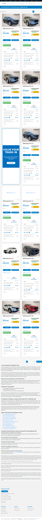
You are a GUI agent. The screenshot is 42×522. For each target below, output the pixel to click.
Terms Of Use (8, 519)
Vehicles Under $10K (4, 513)
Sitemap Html (13, 519)
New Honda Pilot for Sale (8, 424)
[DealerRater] (4, 502)
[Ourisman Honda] (4, 3)
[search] (41, 3)
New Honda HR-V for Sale (8, 420)
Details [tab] (8, 48)
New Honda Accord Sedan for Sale (9, 414)
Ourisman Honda (2, 519)
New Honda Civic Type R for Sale (9, 428)
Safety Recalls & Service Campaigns (20, 519)
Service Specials (16, 510)
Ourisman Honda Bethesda (18, 452)
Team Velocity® (34, 518)
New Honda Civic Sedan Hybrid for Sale (10, 421)
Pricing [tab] (14, 48)
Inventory (3, 506)
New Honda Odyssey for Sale (8, 422)
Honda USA (27, 519)
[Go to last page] (41, 12)
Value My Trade (30, 510)
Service (16, 506)
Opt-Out (24, 519)
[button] (18, 27)
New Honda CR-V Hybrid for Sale (9, 417)
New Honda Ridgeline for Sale (8, 425)
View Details (7, 40)
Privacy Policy (5, 519)
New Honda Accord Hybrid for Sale (9, 418)
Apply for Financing (31, 508)
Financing (30, 506)
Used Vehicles (3, 510)
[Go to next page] (39, 12)
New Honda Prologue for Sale (8, 415)
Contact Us (5, 491)
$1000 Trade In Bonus (15, 40)
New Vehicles (3, 508)
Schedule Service (17, 508)
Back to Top (39, 361)
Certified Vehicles (4, 511)
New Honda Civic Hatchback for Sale (10, 427)
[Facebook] (2, 502)
